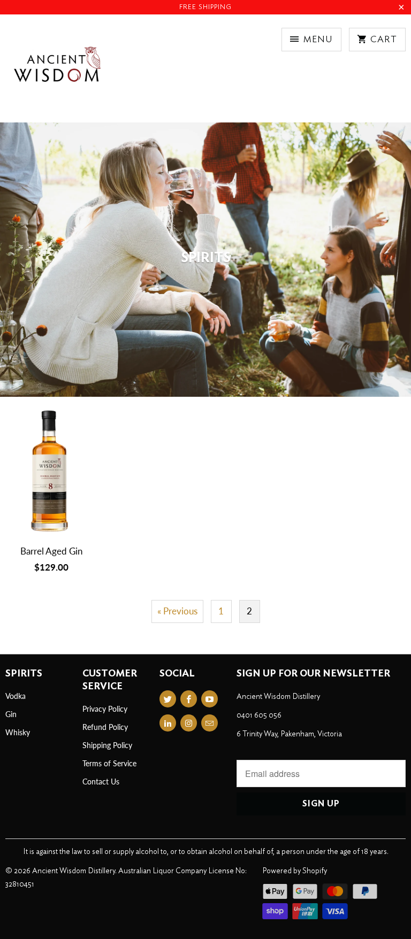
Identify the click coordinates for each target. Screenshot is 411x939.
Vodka (15, 696)
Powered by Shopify (294, 871)
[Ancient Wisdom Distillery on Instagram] (188, 723)
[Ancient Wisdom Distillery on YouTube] (209, 698)
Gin (11, 714)
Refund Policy (105, 727)
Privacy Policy (104, 708)
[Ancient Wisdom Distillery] (57, 72)
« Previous (177, 611)
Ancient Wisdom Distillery (73, 871)
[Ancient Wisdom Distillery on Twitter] (167, 698)
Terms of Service (109, 763)
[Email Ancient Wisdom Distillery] (209, 723)
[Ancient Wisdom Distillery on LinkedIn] (167, 723)
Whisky (17, 732)
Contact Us (100, 781)
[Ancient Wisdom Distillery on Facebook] (188, 698)
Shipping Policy (107, 745)
